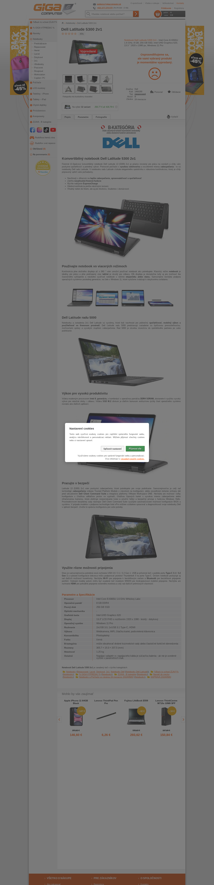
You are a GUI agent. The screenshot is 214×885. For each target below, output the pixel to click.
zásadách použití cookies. (133, 459)
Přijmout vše (135, 449)
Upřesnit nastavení (113, 449)
